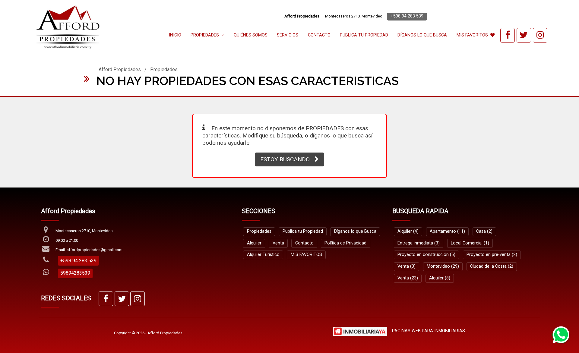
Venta (278, 243)
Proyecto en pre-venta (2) (492, 254)
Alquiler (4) (408, 231)
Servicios (287, 35)
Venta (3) (406, 266)
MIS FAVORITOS (472, 35)
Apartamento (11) (447, 231)
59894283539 (75, 273)
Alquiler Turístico (263, 254)
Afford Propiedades (120, 69)
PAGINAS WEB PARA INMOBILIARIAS (428, 330)
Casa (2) (484, 231)
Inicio (175, 35)
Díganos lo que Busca (422, 35)
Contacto (319, 35)
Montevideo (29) (443, 266)
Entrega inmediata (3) (418, 243)
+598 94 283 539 (407, 16)
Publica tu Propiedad (364, 35)
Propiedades (164, 69)
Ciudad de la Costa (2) (491, 266)
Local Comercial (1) (470, 243)
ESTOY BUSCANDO (285, 159)
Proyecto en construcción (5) (426, 254)
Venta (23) (407, 278)
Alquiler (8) (439, 278)
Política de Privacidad (345, 243)
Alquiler (254, 243)
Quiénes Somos (250, 35)
